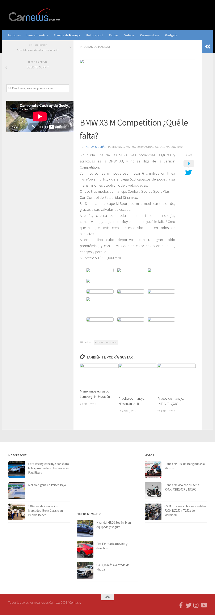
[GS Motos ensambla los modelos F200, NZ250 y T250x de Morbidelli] (153, 512)
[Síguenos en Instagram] (196, 605)
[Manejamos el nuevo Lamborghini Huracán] (99, 374)
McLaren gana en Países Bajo (47, 485)
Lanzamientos (37, 35)
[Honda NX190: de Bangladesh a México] (153, 469)
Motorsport (94, 35)
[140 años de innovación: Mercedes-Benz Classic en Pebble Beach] (16, 512)
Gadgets (171, 35)
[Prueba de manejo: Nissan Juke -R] (137, 378)
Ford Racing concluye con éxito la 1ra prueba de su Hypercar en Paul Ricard (48, 468)
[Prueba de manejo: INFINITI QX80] (176, 378)
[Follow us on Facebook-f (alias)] (181, 605)
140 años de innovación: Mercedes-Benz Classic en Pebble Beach (45, 510)
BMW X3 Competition (106, 342)
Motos (113, 35)
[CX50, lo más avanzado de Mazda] (85, 570)
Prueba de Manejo (67, 35)
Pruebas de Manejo (95, 46)
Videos (129, 35)
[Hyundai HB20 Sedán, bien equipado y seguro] (85, 528)
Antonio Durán (96, 147)
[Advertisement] (37, 168)
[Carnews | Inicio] (34, 14)
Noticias (14, 35)
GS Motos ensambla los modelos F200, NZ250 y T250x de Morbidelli (185, 510)
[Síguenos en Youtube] (204, 605)
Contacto (75, 603)
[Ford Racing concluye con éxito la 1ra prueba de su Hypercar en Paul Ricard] (16, 469)
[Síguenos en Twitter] (188, 605)
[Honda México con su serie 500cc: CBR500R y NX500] (153, 490)
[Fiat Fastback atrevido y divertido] (85, 549)
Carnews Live (149, 35)
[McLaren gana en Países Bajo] (16, 490)
